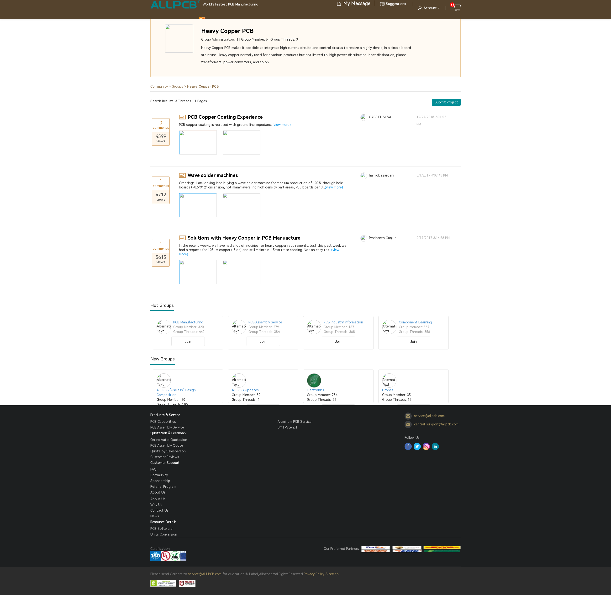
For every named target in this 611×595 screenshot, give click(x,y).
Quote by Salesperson (168, 451)
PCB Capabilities (163, 421)
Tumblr (426, 446)
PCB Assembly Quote (166, 445)
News (154, 516)
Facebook (408, 446)
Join (188, 341)
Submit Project (446, 102)
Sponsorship (160, 481)
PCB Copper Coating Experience (225, 117)
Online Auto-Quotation (168, 440)
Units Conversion (163, 534)
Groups (177, 86)
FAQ (153, 469)
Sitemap (332, 574)
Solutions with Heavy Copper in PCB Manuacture (244, 238)
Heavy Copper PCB (227, 31)
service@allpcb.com (429, 416)
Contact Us (159, 510)
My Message (356, 3)
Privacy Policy (314, 574)
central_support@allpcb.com (436, 424)
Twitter (417, 446)
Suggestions (396, 4)
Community (159, 86)
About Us (157, 499)
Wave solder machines (213, 175)
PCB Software (161, 529)
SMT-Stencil (287, 427)
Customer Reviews (164, 457)
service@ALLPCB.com (204, 574)
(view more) (282, 125)
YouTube (435, 446)
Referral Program (163, 486)
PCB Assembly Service (167, 427)
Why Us (156, 505)
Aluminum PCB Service (294, 421)
